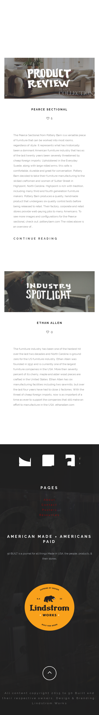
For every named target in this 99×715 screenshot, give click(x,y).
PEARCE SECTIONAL (49, 109)
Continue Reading (35, 238)
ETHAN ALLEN (49, 323)
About (49, 499)
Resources (49, 515)
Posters (49, 509)
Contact (49, 504)
